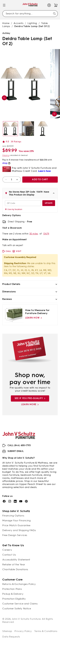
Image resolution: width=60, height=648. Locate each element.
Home (5, 23)
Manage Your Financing (16, 520)
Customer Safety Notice (16, 608)
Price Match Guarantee (16, 525)
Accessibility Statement (16, 559)
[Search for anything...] (54, 14)
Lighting (32, 23)
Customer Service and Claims (20, 603)
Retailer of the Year (13, 564)
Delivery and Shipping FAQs (19, 530)
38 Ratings (16, 141)
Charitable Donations (15, 569)
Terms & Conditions (45, 631)
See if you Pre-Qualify (29, 398)
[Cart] (56, 5)
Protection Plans (12, 588)
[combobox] (30, 13)
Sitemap (7, 631)
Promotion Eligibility (14, 598)
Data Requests (11, 636)
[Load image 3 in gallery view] (43, 128)
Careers (7, 549)
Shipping (5, 155)
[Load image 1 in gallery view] (10, 128)
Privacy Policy (23, 631)
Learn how (32, 318)
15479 (46, 233)
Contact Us (9, 554)
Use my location (14, 209)
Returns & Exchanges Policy (19, 584)
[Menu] (4, 5)
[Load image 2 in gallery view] (26, 128)
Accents (18, 23)
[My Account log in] (49, 5)
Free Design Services (14, 535)
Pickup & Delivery (12, 593)
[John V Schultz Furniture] (30, 5)
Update (49, 203)
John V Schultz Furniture (26, 618)
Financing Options (13, 515)
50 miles (33, 233)
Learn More (28, 404)
